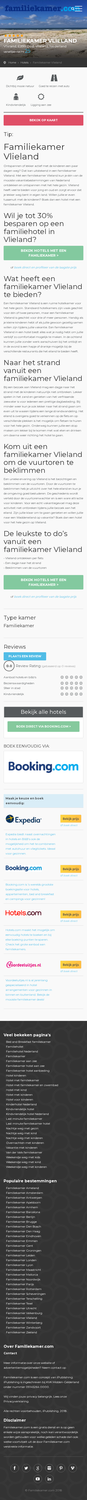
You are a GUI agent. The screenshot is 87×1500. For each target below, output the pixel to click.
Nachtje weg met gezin (22, 1128)
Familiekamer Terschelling (24, 1298)
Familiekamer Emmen (22, 1241)
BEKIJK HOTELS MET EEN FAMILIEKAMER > (43, 253)
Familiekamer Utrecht (21, 1308)
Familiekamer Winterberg (24, 1322)
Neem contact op (54, 1367)
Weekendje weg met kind (23, 1162)
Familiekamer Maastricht (23, 1270)
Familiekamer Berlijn (20, 1217)
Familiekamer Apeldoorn (23, 1202)
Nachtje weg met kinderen (24, 1138)
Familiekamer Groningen (23, 1250)
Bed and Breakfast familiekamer (28, 1042)
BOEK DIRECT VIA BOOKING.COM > (43, 726)
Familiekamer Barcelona (23, 1212)
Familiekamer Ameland (22, 1188)
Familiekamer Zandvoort (23, 1327)
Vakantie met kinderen (21, 1147)
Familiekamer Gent (19, 1245)
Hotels (25, 62)
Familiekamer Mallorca (22, 1274)
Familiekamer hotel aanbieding (28, 1070)
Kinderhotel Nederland (21, 1104)
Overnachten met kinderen (25, 1143)
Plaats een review (24, 656)
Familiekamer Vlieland (21, 1318)
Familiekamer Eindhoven (23, 1236)
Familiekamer (15, 1056)
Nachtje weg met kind (21, 1133)
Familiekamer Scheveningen (26, 1294)
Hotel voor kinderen (19, 1099)
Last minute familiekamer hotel (28, 1123)
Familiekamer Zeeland (21, 1332)
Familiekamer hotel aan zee (25, 1066)
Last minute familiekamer (24, 1118)
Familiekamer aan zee (21, 1061)
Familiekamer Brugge (21, 1221)
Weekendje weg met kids (23, 1157)
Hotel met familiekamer (22, 1080)
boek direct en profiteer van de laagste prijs (45, 267)
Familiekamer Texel (19, 1303)
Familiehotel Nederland (22, 1051)
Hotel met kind (16, 1090)
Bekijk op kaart (43, 120)
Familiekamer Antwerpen (24, 1197)
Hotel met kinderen (19, 1094)
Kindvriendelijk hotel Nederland (27, 1114)
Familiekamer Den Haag (23, 1231)
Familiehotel (14, 1046)
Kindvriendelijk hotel (20, 1109)
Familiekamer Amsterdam (24, 1193)
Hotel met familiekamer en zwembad (32, 1085)
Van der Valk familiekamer (24, 1152)
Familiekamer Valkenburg (24, 1313)
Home (12, 62)
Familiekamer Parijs (20, 1284)
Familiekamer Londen (21, 1260)
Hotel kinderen (16, 1075)
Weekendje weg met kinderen (26, 1167)
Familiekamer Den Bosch (23, 1226)
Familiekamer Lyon (19, 1265)
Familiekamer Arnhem (22, 1207)
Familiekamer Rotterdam (24, 1289)
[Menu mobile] (78, 9)
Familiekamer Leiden (20, 1255)
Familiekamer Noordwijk (23, 1279)
